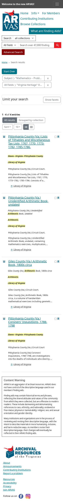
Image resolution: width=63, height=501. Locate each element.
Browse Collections (32, 24)
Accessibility (10, 482)
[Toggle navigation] (57, 4)
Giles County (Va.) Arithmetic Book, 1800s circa (27, 263)
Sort (6, 127)
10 (19, 127)
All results (9, 120)
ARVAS (11, 20)
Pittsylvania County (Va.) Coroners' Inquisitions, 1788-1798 (27, 321)
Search (7, 39)
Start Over (9, 71)
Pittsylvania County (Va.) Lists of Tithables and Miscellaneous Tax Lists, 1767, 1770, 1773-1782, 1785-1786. (29, 141)
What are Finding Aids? (46, 31)
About (6, 462)
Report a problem (13, 473)
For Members (51, 13)
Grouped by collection (31, 120)
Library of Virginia (22, 185)
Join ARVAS (9, 489)
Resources (9, 479)
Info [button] (34, 13)
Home (24, 13)
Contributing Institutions (36, 19)
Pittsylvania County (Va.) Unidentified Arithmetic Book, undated (28, 201)
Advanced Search (13, 52)
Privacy (7, 486)
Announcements (12, 466)
